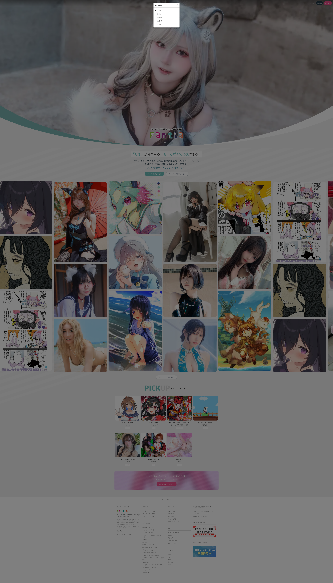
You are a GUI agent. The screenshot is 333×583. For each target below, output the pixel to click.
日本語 (159, 10)
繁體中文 (159, 21)
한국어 (159, 24)
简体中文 (159, 17)
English (159, 14)
